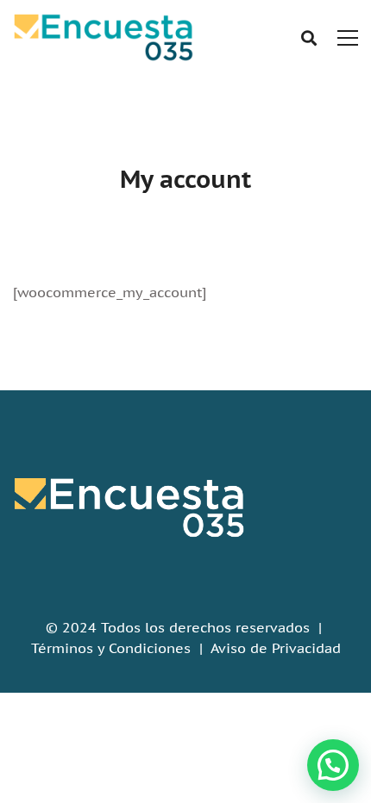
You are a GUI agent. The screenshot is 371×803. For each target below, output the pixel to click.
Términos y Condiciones (111, 648)
